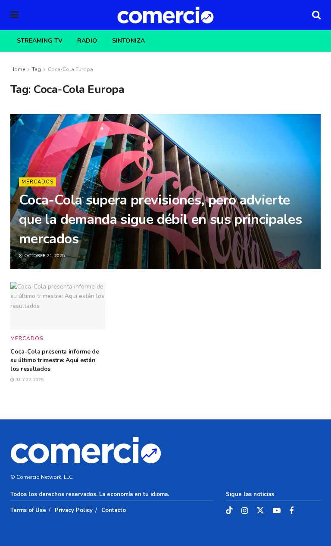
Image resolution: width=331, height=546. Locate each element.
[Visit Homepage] (165, 15)
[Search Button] (316, 15)
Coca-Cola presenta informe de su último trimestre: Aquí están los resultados (54, 359)
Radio (87, 41)
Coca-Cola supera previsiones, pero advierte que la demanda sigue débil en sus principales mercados (160, 219)
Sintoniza (128, 41)
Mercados (37, 182)
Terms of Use (28, 510)
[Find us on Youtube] (277, 511)
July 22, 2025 (29, 380)
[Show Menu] (14, 15)
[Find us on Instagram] (244, 511)
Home (17, 69)
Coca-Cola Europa (70, 69)
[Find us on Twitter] (260, 511)
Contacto (113, 510)
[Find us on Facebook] (291, 511)
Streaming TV (39, 41)
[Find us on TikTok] (229, 511)
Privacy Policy (74, 510)
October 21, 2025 (44, 256)
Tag (36, 69)
